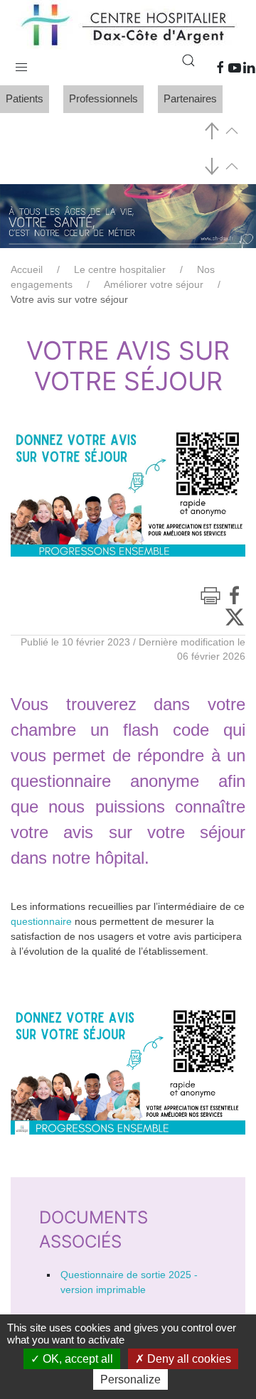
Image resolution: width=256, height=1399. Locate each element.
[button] (21, 64)
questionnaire (41, 921)
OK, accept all (76, 1359)
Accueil (27, 269)
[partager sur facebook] (234, 595)
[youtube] (235, 67)
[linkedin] (249, 67)
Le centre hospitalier (120, 269)
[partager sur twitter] (234, 616)
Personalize (130, 1379)
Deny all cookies (187, 1359)
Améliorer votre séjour (153, 284)
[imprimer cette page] (210, 595)
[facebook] (220, 67)
